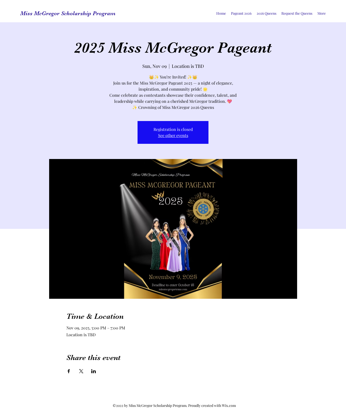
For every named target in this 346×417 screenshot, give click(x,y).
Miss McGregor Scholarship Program (68, 13)
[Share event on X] (81, 371)
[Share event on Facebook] (68, 371)
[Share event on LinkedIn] (93, 371)
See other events (173, 135)
